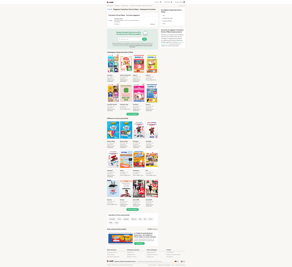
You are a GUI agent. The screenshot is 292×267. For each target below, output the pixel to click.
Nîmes (119, 219)
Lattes (116, 222)
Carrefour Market (167, 21)
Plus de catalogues (132, 114)
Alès (145, 219)
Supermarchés (124, 5)
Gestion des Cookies (180, 265)
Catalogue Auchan (151, 252)
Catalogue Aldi (150, 256)
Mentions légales (152, 265)
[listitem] (113, 68)
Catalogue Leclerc (131, 254)
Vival (164, 23)
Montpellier (112, 219)
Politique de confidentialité (164, 265)
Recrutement (169, 256)
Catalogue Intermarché (152, 254)
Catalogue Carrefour (132, 256)
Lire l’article (139, 243)
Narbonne (133, 219)
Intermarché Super (168, 18)
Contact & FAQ (170, 252)
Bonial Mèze (110, 5)
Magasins (117, 5)
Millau (110, 222)
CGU (172, 265)
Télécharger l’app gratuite (113, 256)
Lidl (163, 15)
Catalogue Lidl (130, 252)
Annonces (181, 5)
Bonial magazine (111, 254)
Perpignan (126, 219)
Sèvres (150, 219)
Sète (140, 219)
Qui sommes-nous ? (112, 252)
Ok (144, 39)
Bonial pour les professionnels (173, 254)
